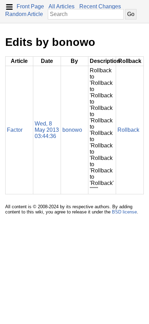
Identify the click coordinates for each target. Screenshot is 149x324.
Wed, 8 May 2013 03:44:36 (47, 130)
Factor (15, 130)
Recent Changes (100, 6)
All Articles (61, 6)
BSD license (124, 211)
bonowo (72, 130)
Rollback (128, 130)
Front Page (30, 6)
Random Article (24, 14)
